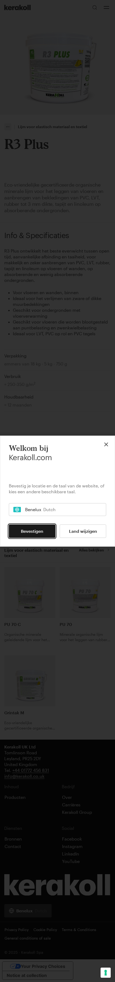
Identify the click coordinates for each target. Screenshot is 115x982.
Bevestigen (32, 531)
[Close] (106, 444)
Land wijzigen (83, 531)
